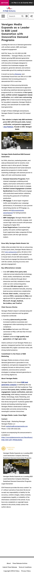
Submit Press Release (10, 567)
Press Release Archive (20, 563)
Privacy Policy (26, 571)
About (9, 563)
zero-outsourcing (11, 252)
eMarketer (17, 74)
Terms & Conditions (25, 567)
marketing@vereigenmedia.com (17, 426)
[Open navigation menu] (3, 16)
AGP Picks (4, 3)
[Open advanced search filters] (26, 16)
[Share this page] (31, 16)
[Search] (22, 16)
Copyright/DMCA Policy (11, 571)
